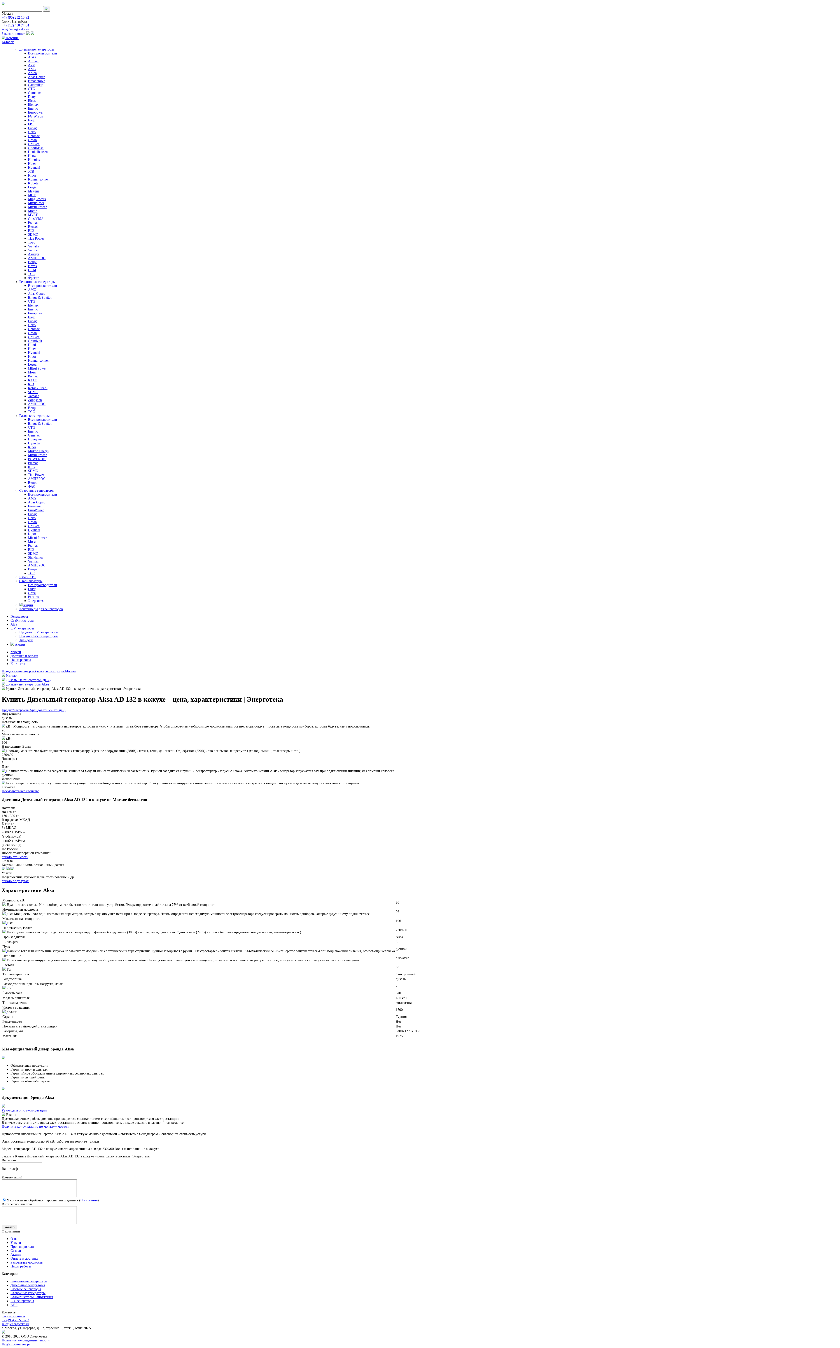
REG (31, 467)
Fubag (32, 128)
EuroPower (36, 510)
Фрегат (33, 278)
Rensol (33, 226)
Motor (32, 211)
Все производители (42, 53)
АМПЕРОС (37, 258)
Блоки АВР (27, 577)
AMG (32, 69)
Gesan (32, 140)
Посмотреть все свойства (20, 791)
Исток (32, 266)
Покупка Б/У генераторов (38, 636)
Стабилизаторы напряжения (31, 1297)
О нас (14, 1239)
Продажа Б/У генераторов (38, 632)
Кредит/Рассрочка (16, 710)
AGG (32, 57)
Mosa (32, 372)
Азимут (33, 254)
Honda (32, 345)
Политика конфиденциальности (26, 1340)
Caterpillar (35, 85)
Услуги (15, 652)
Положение (89, 1200)
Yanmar (33, 250)
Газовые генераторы (34, 415)
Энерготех (36, 601)
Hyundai (34, 167)
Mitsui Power (37, 207)
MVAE (33, 215)
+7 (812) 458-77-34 (15, 25)
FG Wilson (35, 116)
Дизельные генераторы (36, 49)
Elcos (32, 100)
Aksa (31, 65)
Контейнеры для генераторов (41, 609)
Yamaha (33, 246)
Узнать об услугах (15, 881)
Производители (22, 1246)
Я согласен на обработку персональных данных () (52, 1200)
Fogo (31, 120)
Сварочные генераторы (36, 490)
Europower (36, 112)
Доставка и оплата (24, 656)
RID (31, 230)
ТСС (31, 274)
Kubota (33, 183)
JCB (31, 171)
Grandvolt (35, 341)
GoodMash (36, 148)
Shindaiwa (35, 557)
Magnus (33, 191)
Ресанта (34, 597)
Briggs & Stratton (40, 297)
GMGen (34, 144)
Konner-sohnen (38, 179)
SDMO (33, 234)
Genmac (34, 136)
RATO (32, 380)
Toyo (31, 242)
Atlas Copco (36, 77)
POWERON (37, 459)
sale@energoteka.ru (15, 29)
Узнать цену (57, 710)
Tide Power (36, 238)
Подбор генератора (16, 1344)
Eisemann (35, 506)
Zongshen (35, 400)
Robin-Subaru (37, 388)
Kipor (32, 175)
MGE (32, 195)
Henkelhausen (38, 152)
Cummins (34, 93)
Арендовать (39, 710)
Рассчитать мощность (26, 1262)
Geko (32, 132)
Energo (33, 108)
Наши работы (20, 660)
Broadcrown (36, 81)
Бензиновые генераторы (37, 282)
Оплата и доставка (24, 1258)
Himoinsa (34, 159)
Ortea (32, 593)
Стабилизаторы (30, 581)
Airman (33, 61)
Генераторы (19, 616)
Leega (32, 187)
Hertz (32, 156)
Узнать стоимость (15, 857)
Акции (28, 605)
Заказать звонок (14, 33)
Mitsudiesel (36, 203)
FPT (31, 124)
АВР (14, 624)
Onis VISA (36, 219)
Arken (32, 73)
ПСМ (32, 270)
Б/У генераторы (22, 628)
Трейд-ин (26, 640)
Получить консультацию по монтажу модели (35, 1126)
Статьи (15, 1250)
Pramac (33, 222)
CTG (31, 89)
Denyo (32, 96)
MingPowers (37, 199)
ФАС (31, 486)
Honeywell (35, 439)
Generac (34, 435)
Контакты (17, 664)
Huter (32, 163)
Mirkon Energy (38, 451)
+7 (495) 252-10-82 (15, 17)
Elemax (33, 104)
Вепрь (32, 262)
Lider (31, 589)
